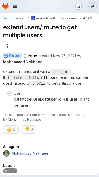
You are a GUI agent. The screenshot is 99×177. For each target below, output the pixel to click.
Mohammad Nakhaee (23, 61)
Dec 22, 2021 (78, 115)
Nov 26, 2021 (64, 56)
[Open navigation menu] (15, 6)
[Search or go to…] (78, 6)
